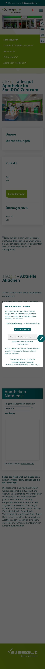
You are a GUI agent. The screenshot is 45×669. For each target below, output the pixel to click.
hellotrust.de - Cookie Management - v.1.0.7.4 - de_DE (22, 364)
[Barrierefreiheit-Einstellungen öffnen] (41, 338)
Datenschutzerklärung (19, 362)
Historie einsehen (22, 344)
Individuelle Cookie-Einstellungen (22, 341)
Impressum (30, 362)
